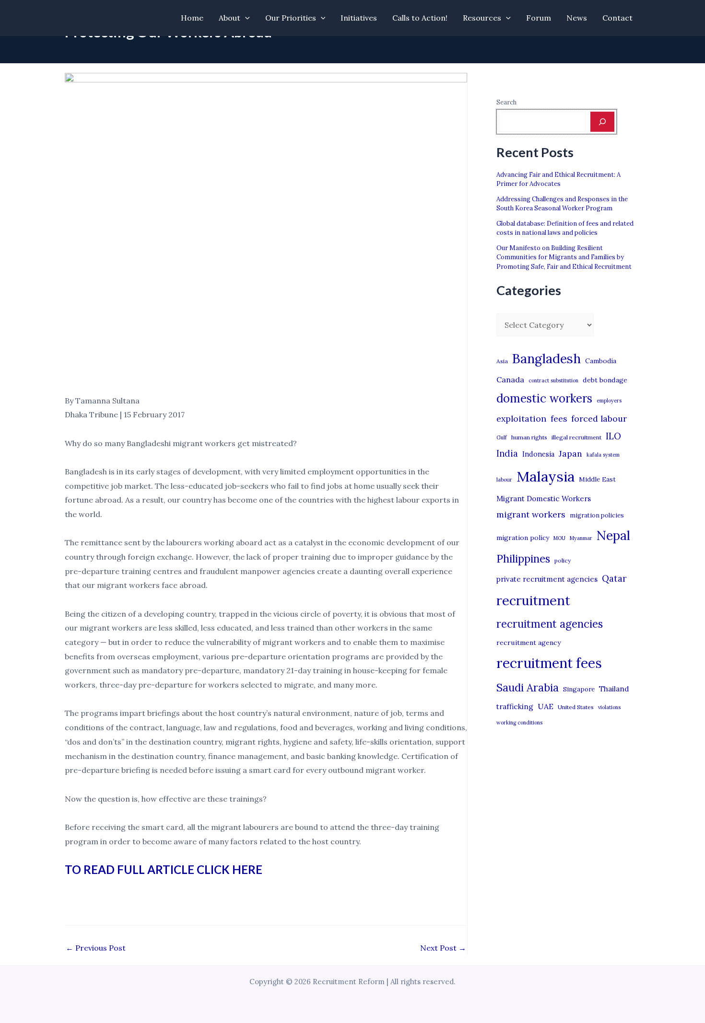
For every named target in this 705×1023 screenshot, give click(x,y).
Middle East (597, 479)
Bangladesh (546, 358)
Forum (538, 18)
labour (504, 479)
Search (506, 102)
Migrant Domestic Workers (543, 498)
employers (609, 400)
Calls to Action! (419, 18)
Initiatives (359, 18)
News (576, 18)
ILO (613, 436)
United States (576, 707)
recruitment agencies (549, 624)
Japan (570, 453)
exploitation (521, 418)
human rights (529, 437)
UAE (545, 706)
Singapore (579, 689)
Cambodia (600, 360)
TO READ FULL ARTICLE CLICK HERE (163, 869)
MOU (559, 538)
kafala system (603, 454)
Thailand (614, 688)
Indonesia (538, 454)
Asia (502, 361)
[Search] (602, 122)
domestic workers (544, 398)
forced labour (599, 418)
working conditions (519, 722)
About (229, 18)
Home (192, 18)
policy (562, 560)
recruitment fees (549, 663)
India (507, 453)
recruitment (533, 600)
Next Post (443, 948)
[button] (245, 18)
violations (609, 707)
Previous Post (96, 948)
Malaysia (546, 476)
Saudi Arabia (527, 687)
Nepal (613, 535)
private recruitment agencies (547, 579)
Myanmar (581, 538)
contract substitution (553, 380)
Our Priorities (290, 18)
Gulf (501, 437)
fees (559, 419)
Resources (482, 18)
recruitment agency (528, 642)
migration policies (597, 515)
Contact (617, 18)
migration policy (522, 537)
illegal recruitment (576, 437)
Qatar (614, 578)
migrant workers (530, 514)
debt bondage (605, 380)
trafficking (514, 706)
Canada (510, 379)
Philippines (523, 558)
